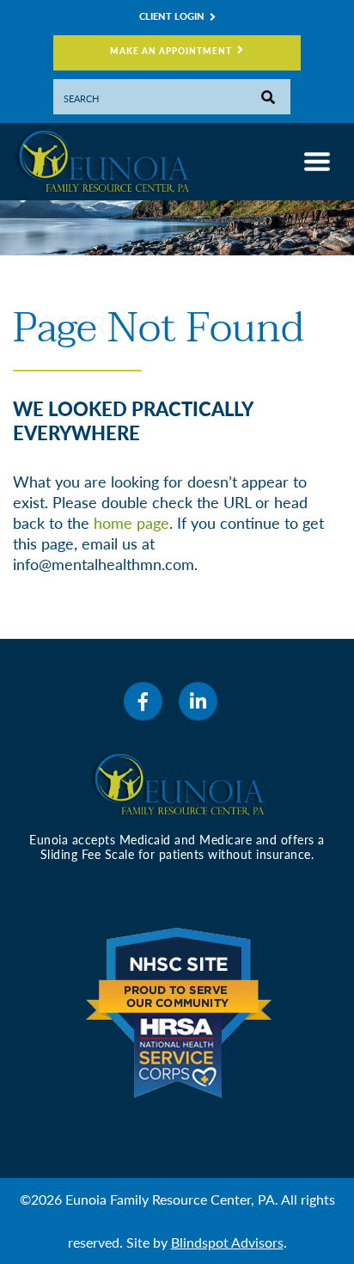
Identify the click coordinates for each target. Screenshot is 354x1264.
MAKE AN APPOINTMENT (171, 51)
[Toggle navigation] (317, 161)
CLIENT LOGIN (171, 15)
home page (131, 522)
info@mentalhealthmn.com (103, 564)
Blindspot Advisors (227, 1242)
